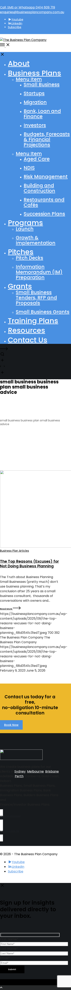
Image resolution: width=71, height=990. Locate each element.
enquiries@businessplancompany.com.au (32, 12)
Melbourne (35, 771)
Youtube (17, 19)
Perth (19, 776)
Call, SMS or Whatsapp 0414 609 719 (27, 7)
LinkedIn (16, 23)
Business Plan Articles (14, 551)
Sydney (20, 771)
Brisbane (52, 771)
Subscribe (14, 27)
